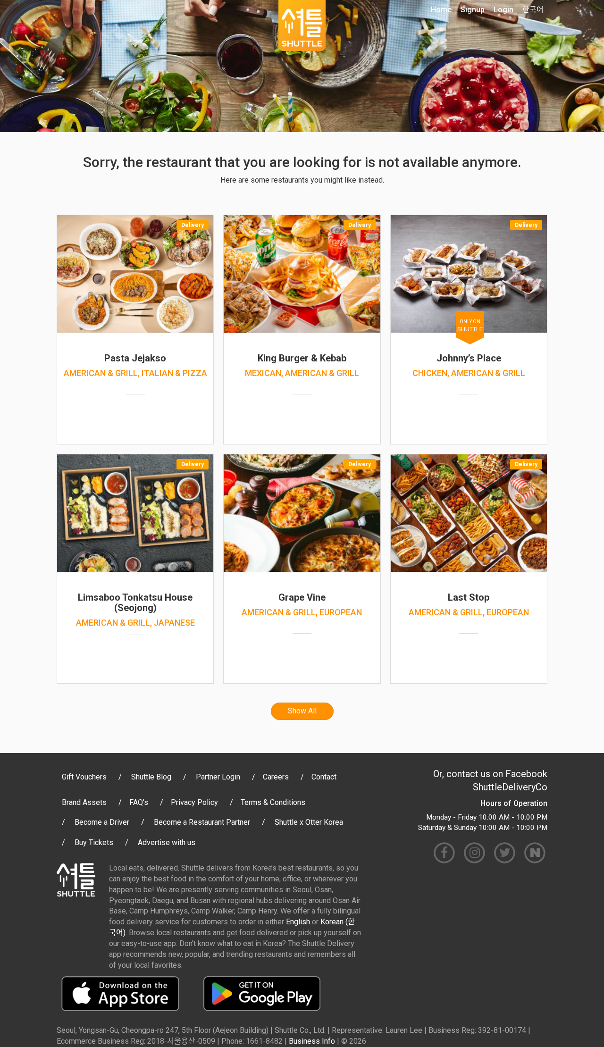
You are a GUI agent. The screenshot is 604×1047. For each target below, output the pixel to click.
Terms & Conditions (273, 802)
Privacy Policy (194, 802)
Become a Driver (102, 822)
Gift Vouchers (84, 776)
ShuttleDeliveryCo (510, 787)
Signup (473, 9)
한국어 (533, 9)
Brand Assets (84, 802)
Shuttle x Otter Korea (309, 822)
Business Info (312, 1041)
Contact (323, 776)
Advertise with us (166, 842)
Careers (276, 776)
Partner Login (218, 776)
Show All (302, 710)
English (298, 921)
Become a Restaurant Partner (202, 822)
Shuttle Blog (151, 776)
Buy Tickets (94, 842)
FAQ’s (138, 802)
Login (503, 9)
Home (441, 9)
